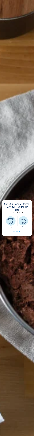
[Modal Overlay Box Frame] (17, 218)
